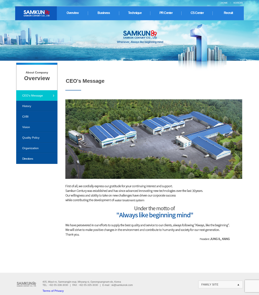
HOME (224, 3)
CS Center (197, 13)
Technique (135, 13)
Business (104, 13)
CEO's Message (32, 95)
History (26, 106)
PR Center (166, 13)
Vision (26, 127)
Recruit (228, 13)
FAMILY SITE (220, 284)
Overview (72, 13)
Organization (30, 148)
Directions (27, 158)
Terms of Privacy (53, 290)
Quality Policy (30, 137)
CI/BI (25, 116)
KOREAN (238, 3)
